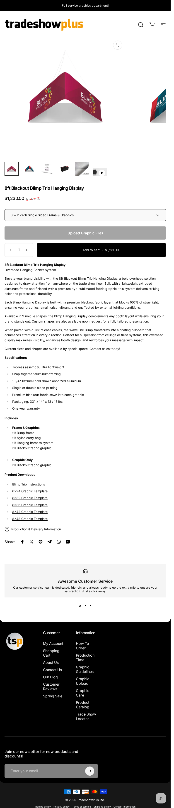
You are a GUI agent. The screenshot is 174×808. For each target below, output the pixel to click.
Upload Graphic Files (85, 233)
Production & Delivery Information (36, 529)
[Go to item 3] (47, 169)
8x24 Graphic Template (30, 491)
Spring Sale (52, 696)
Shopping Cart (51, 653)
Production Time (85, 657)
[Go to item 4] (65, 169)
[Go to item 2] (29, 169)
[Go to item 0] (12, 169)
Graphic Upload (82, 681)
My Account (53, 643)
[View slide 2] (85, 605)
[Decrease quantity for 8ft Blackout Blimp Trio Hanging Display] (10, 250)
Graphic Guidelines (85, 669)
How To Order (82, 645)
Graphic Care (82, 692)
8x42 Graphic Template (30, 512)
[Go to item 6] (100, 172)
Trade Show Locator (86, 716)
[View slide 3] (91, 605)
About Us (51, 662)
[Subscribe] (89, 771)
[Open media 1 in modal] (117, 45)
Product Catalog (82, 704)
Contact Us (52, 669)
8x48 (30, 519)
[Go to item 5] (82, 169)
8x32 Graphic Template (30, 498)
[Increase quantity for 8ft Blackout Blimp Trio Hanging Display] (27, 250)
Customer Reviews (51, 686)
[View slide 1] (80, 605)
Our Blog (50, 677)
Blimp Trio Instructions (28, 484)
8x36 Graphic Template (30, 505)
